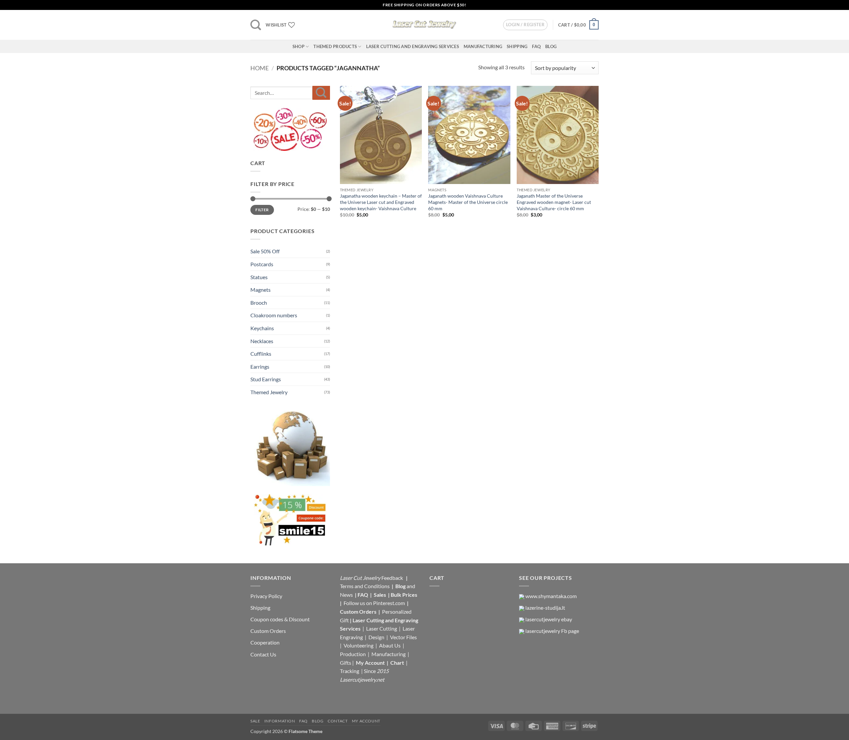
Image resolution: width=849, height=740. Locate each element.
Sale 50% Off (265, 251)
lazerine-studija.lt (545, 607)
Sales (380, 594)
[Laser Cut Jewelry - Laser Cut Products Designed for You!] (424, 25)
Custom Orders (268, 631)
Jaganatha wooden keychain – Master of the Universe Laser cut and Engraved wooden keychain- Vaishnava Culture (381, 202)
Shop (298, 46)
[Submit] (321, 92)
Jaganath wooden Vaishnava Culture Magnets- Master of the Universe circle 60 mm (468, 202)
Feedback (392, 578)
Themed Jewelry (269, 392)
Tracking (350, 671)
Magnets (260, 289)
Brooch (258, 302)
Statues (259, 277)
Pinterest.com (389, 603)
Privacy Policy (266, 596)
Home (259, 68)
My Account (370, 662)
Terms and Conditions (365, 586)
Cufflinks (260, 353)
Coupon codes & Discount (280, 619)
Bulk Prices (404, 594)
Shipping (517, 46)
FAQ (536, 46)
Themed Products (335, 46)
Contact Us (263, 654)
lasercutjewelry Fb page (552, 631)
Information (279, 720)
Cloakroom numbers (273, 315)
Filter (262, 209)
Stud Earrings (265, 379)
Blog (550, 46)
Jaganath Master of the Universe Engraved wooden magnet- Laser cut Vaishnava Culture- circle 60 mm (554, 202)
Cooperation (265, 642)
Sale (255, 720)
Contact (338, 720)
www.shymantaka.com (551, 596)
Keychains (262, 328)
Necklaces (261, 341)
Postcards (261, 264)
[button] (255, 24)
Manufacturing (483, 46)
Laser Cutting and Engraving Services (412, 46)
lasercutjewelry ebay (548, 619)
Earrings (259, 366)
